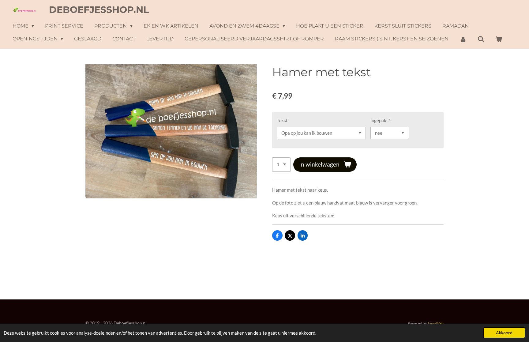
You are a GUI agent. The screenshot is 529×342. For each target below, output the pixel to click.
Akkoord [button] (504, 332)
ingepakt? (380, 120)
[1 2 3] (281, 164)
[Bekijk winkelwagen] (498, 39)
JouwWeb (435, 323)
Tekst (282, 120)
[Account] (463, 39)
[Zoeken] (481, 39)
